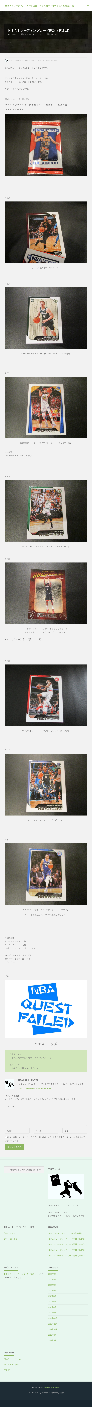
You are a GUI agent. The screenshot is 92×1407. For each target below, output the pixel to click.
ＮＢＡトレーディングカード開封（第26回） (67, 1255)
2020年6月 (52, 1285)
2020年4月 (52, 1296)
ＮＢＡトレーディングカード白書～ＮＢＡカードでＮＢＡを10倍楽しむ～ (40, 5)
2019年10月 (53, 1329)
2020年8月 (52, 1274)
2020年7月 (52, 1279)
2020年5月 (52, 1290)
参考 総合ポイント (12, 1239)
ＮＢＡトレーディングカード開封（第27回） (67, 1250)
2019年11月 (53, 1324)
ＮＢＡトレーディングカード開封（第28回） (67, 1244)
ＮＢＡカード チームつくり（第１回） (21, 1274)
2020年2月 (52, 1307)
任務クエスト (9, 1233)
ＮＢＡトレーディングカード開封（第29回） (67, 1239)
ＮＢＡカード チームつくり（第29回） (65, 1233)
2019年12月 (53, 1318)
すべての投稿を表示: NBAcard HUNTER (34, 1088)
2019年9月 (52, 1335)
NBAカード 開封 (18, 34)
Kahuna (45, 1387)
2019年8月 (52, 1340)
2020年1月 (52, 1312)
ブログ (7, 1370)
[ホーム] (9, 34)
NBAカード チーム (12, 1359)
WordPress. (55, 1387)
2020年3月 (52, 1301)
